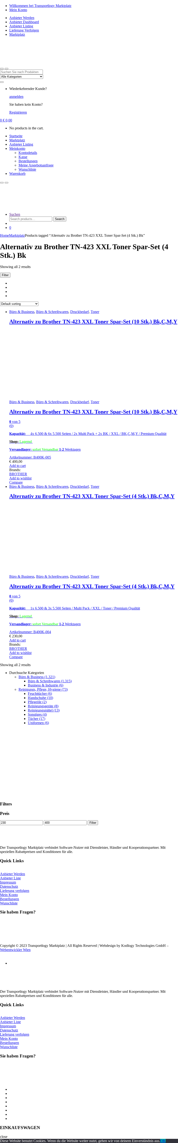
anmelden (16, 97)
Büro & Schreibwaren (52, 312)
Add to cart (17, 466)
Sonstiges (37, 714)
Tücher (36, 719)
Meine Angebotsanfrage (36, 165)
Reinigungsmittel (44, 710)
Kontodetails (28, 153)
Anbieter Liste (10, 878)
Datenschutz (9, 886)
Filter (92, 822)
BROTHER (18, 474)
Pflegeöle (37, 702)
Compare (16, 482)
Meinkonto (17, 148)
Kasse (23, 157)
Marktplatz (17, 34)
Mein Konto (18, 10)
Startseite (15, 136)
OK (163, 1141)
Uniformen (38, 723)
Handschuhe (40, 698)
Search (59, 219)
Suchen (14, 214)
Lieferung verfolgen (14, 891)
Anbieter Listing (21, 26)
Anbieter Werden (21, 18)
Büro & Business (21, 312)
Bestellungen (28, 161)
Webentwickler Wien (15, 950)
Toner (95, 312)
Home (4, 235)
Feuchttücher (40, 694)
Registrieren (18, 112)
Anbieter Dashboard (24, 22)
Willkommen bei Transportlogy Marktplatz (40, 6)
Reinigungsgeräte (43, 706)
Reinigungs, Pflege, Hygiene (43, 689)
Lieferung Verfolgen (24, 30)
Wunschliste (27, 169)
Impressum (8, 882)
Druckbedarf (79, 312)
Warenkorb (17, 174)
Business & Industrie (45, 685)
